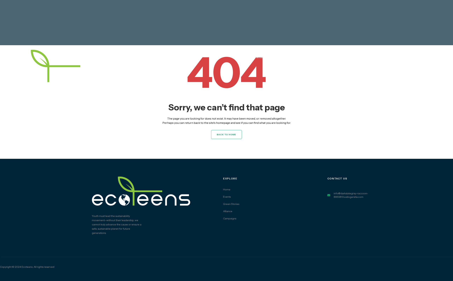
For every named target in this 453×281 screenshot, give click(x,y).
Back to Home (226, 134)
